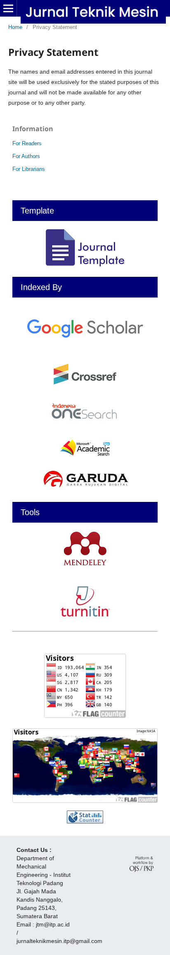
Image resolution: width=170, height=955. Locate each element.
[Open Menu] (8, 8)
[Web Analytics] (85, 817)
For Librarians (28, 169)
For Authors (26, 156)
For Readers (27, 143)
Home (15, 27)
